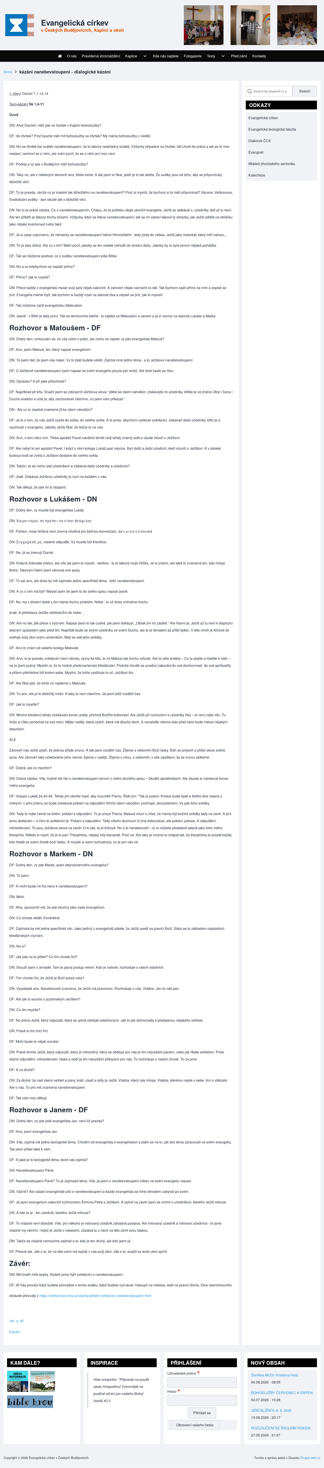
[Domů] (19, 25)
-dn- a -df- (16, 1320)
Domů (8, 72)
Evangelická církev (74, 22)
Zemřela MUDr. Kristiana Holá (274, 1375)
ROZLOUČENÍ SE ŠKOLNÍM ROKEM (280, 1427)
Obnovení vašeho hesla (194, 1424)
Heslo (172, 1391)
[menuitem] (60, 56)
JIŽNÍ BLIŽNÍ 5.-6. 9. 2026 (271, 1410)
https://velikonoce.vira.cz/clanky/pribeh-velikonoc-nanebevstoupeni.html (95, 1295)
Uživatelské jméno (181, 1373)
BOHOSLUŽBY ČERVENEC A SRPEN (282, 1392)
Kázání (14, 1331)
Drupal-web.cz (310, 1457)
